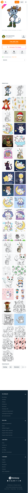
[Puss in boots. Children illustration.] (8, 102)
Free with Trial (14, 42)
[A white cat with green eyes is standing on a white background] (8, 427)
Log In (22, 2)
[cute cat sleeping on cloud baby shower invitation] (8, 180)
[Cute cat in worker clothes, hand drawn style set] (8, 463)
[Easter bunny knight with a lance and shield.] (8, 368)
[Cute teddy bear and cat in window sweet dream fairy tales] (8, 192)
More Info (5, 60)
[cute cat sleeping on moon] (8, 266)
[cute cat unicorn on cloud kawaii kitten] (8, 290)
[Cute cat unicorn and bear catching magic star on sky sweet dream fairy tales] (19, 253)
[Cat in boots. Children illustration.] (8, 90)
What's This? (14, 57)
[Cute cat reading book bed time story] (8, 155)
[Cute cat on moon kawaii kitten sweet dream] (8, 338)
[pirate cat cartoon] (19, 464)
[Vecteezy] (2, 2)
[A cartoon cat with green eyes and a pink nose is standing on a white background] (7, 404)
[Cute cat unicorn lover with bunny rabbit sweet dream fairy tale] (8, 314)
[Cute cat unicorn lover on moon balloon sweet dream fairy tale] (7, 253)
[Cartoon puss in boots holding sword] (19, 103)
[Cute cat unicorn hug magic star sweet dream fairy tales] (8, 326)
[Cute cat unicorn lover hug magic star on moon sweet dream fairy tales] (8, 278)
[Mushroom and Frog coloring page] (19, 403)
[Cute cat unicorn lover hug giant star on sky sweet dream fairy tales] (8, 241)
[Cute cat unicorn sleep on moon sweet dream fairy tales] (8, 228)
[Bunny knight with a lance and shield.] (8, 130)
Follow (23, 37)
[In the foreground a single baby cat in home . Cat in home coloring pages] (8, 477)
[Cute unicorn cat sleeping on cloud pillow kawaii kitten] (8, 302)
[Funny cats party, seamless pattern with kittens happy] (9, 117)
